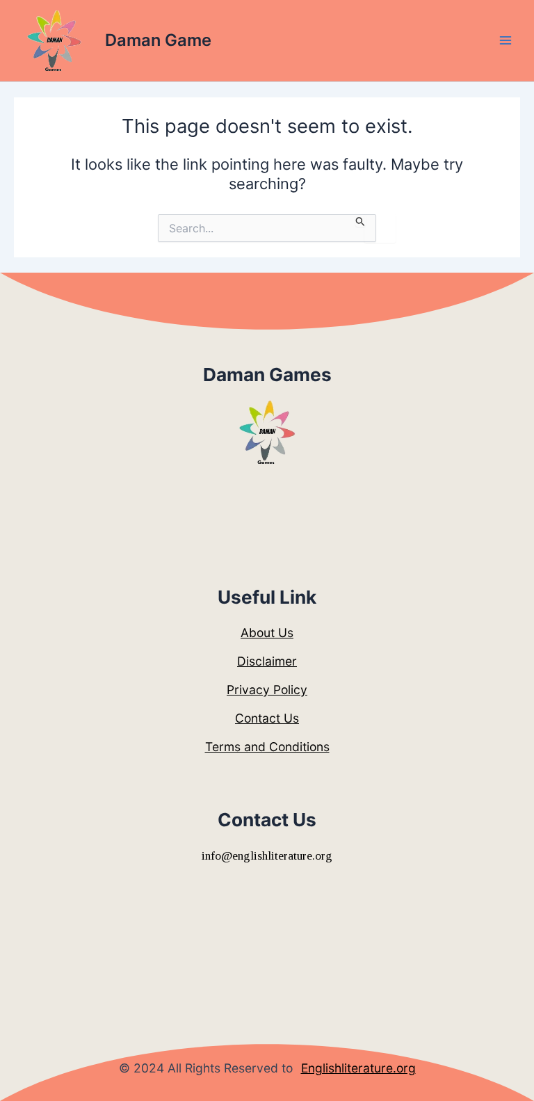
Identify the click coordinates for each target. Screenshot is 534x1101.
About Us (267, 632)
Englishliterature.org (358, 1068)
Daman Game (158, 40)
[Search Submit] (360, 220)
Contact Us (267, 718)
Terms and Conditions (267, 746)
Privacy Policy (267, 689)
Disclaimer (267, 661)
